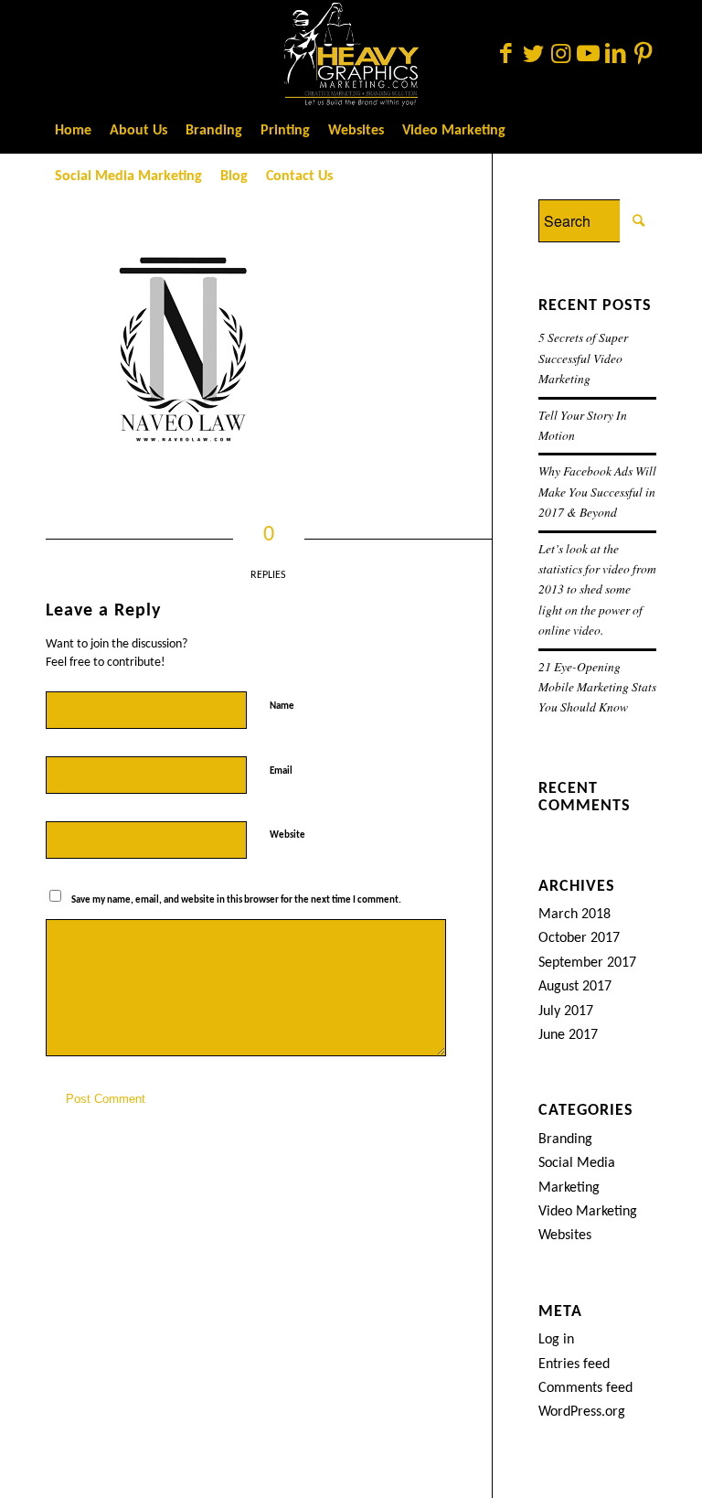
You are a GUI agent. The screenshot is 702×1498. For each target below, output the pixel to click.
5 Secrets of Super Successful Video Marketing (583, 357)
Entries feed (574, 1364)
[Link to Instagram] (560, 54)
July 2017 (565, 1011)
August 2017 (575, 986)
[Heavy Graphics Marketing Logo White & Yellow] (351, 54)
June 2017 (568, 1035)
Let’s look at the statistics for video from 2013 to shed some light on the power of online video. (597, 589)
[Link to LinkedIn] (615, 54)
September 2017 (587, 963)
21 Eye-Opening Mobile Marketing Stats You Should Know (597, 687)
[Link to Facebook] (505, 54)
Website (287, 835)
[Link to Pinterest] (642, 54)
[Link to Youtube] (587, 54)
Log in (556, 1339)
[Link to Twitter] (533, 54)
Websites (564, 1235)
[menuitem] (73, 131)
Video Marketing (587, 1211)
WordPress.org (581, 1412)
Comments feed (585, 1388)
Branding (565, 1139)
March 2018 (574, 914)
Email (285, 770)
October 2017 (579, 938)
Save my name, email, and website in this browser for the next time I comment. (236, 900)
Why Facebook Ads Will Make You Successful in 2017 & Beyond (597, 491)
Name (286, 706)
